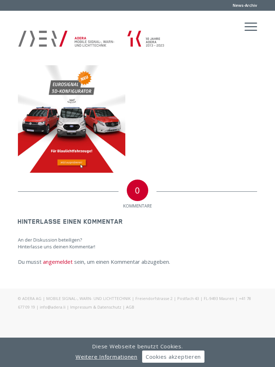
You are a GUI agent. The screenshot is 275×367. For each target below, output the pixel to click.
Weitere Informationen (107, 356)
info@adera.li (53, 307)
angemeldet (58, 261)
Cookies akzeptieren (173, 356)
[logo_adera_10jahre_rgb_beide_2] (91, 45)
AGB (130, 307)
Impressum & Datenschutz (95, 307)
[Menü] (247, 26)
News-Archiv (245, 5)
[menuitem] (243, 5)
